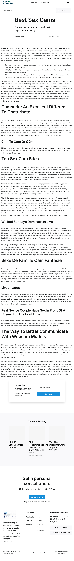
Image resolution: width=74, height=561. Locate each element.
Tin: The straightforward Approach (57, 445)
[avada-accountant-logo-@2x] (8, 1)
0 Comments (18, 450)
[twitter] (33, 552)
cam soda (61, 189)
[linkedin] (44, 552)
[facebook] (30, 552)
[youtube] (40, 552)
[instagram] (37, 552)
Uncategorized (19, 36)
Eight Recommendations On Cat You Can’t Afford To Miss (38, 447)
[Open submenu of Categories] (11, 10)
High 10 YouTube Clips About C (16, 445)
